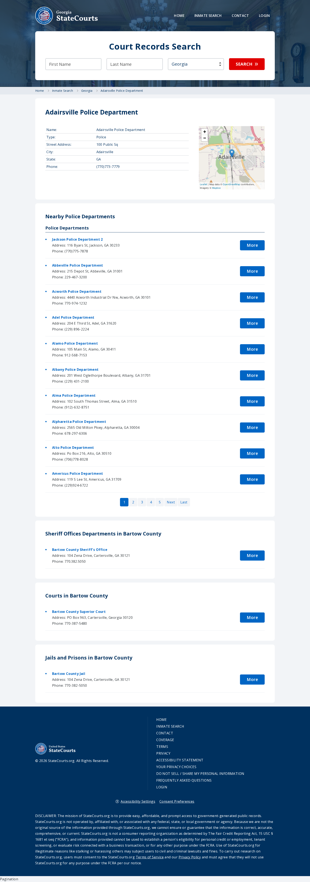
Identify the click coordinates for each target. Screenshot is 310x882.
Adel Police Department (73, 317)
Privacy (163, 753)
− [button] (204, 138)
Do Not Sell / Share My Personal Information (200, 773)
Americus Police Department (77, 473)
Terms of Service (150, 857)
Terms (162, 746)
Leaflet (203, 184)
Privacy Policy (190, 857)
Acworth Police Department (76, 291)
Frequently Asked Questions (184, 780)
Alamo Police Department (75, 343)
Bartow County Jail (68, 673)
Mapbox (216, 187)
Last (183, 502)
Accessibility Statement (179, 760)
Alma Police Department (74, 395)
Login (264, 15)
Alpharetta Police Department (79, 421)
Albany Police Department (75, 369)
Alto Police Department (73, 447)
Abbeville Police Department (77, 265)
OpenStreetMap (231, 184)
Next (171, 502)
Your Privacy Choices (176, 767)
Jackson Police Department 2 (77, 239)
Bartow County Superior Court (79, 611)
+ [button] (204, 131)
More (252, 245)
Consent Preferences (176, 801)
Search (244, 64)
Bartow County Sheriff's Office (79, 549)
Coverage (165, 740)
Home (179, 15)
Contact (240, 15)
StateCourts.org (66, 15)
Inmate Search (208, 15)
